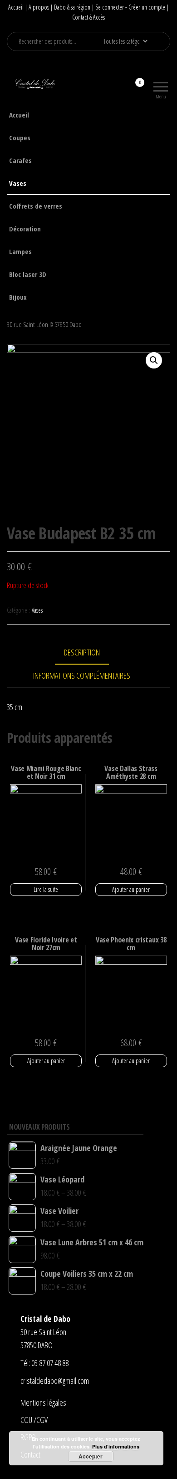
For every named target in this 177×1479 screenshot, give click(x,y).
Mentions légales (43, 1402)
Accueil (16, 7)
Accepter (91, 1456)
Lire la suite (46, 889)
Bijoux (18, 297)
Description (82, 652)
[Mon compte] (123, 88)
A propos (39, 7)
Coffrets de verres (35, 205)
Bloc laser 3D (27, 274)
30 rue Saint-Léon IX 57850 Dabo (44, 324)
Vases (17, 183)
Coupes (19, 137)
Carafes (20, 160)
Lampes (20, 251)
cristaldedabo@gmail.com (54, 1380)
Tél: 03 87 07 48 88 (44, 1362)
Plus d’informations (115, 1446)
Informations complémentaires (81, 675)
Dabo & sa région (72, 7)
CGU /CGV (34, 1419)
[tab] (89, 653)
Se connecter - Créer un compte (130, 7)
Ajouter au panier (131, 889)
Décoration (25, 228)
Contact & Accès (88, 17)
